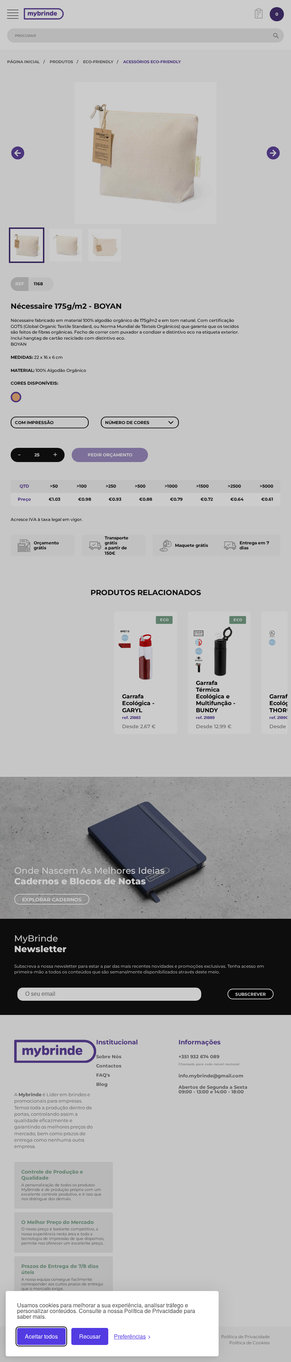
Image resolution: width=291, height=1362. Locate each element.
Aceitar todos (41, 1336)
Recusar (89, 1336)
